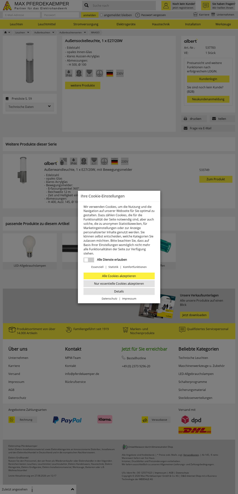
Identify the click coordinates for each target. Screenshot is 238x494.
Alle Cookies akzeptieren (119, 276)
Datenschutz (109, 298)
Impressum (129, 298)
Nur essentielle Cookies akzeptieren (119, 284)
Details (119, 291)
